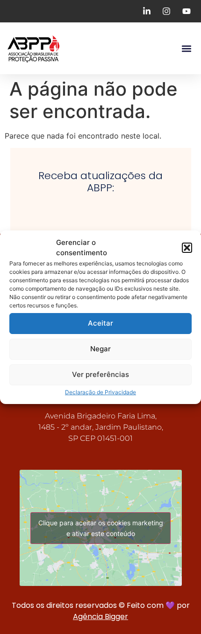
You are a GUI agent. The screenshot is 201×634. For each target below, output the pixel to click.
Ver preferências (100, 374)
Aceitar (100, 323)
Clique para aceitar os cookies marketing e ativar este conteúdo (100, 528)
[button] (187, 247)
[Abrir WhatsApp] (178, 610)
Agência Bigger (100, 616)
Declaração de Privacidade (100, 392)
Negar (100, 348)
